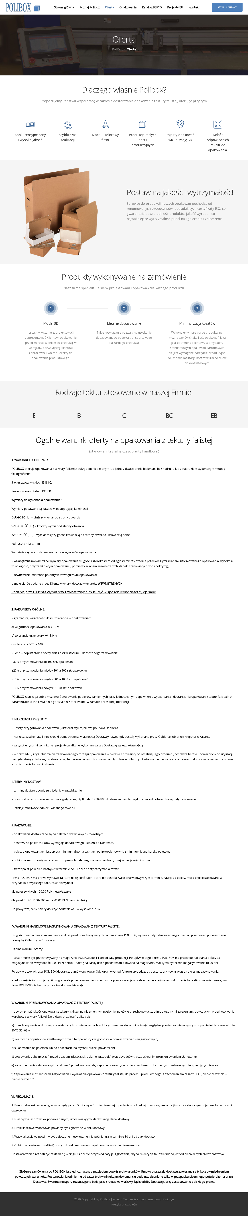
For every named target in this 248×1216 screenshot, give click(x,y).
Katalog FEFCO (152, 7)
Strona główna (64, 7)
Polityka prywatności (124, 1204)
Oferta (109, 7)
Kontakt (194, 7)
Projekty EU (175, 7)
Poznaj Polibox (90, 7)
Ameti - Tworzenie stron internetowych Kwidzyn (143, 1199)
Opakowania (128, 7)
